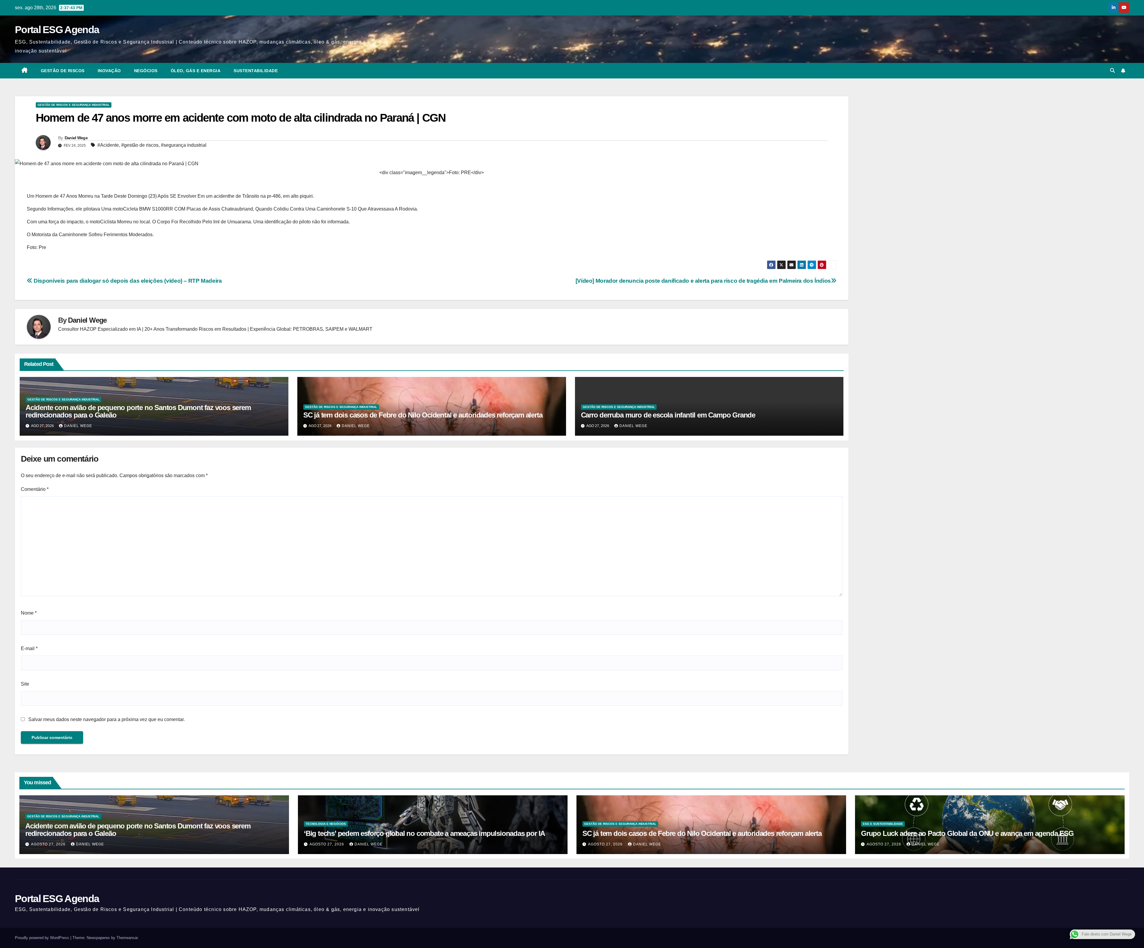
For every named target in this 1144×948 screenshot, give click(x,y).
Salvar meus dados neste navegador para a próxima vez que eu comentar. (106, 719)
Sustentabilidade (256, 70)
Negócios (146, 70)
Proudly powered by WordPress (42, 937)
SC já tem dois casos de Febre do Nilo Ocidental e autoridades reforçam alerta (423, 415)
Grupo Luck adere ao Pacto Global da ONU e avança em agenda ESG (967, 833)
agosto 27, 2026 (49, 844)
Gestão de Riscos (63, 70)
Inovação (109, 70)
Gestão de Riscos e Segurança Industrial (74, 104)
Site (25, 683)
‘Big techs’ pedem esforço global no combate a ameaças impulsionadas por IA (424, 833)
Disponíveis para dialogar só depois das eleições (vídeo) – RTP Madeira (127, 281)
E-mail (29, 648)
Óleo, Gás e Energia (196, 70)
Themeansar (127, 937)
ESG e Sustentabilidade (883, 823)
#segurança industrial (183, 145)
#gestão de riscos (139, 145)
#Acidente (108, 145)
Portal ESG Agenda (57, 29)
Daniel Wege (76, 137)
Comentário (35, 489)
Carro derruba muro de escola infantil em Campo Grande (668, 415)
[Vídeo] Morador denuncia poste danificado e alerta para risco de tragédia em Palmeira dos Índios (703, 281)
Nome (29, 612)
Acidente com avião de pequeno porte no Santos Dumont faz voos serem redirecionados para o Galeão (138, 411)
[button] (1112, 70)
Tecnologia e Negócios (326, 823)
